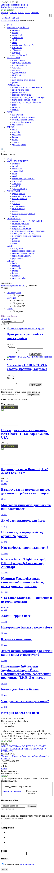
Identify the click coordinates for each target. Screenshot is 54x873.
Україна (19, 311)
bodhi (14, 129)
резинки (16, 107)
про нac (4, 12)
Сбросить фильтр (9, 316)
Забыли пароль (27, 864)
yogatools (16, 134)
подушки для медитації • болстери (28, 97)
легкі (14, 42)
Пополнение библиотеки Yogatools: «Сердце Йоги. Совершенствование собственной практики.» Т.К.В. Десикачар (26, 672)
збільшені (16, 50)
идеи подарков (19, 72)
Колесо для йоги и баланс (20, 689)
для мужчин (18, 115)
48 (5, 318)
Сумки (36, 756)
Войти (4, 7)
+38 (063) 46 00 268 (10, 18)
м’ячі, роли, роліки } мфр (24, 100)
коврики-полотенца (21, 95)
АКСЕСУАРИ (13, 57)
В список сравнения (12, 791)
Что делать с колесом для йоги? (25, 701)
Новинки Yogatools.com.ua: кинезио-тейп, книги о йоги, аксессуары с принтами (22, 582)
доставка (13, 12)
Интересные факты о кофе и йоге (26, 627)
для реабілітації (19, 55)
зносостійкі (17, 37)
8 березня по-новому (16, 639)
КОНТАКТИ (7, 751)
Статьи (4, 481)
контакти (35, 12)
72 (9, 318)
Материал (11, 298)
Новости (5, 607)
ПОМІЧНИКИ (13, 85)
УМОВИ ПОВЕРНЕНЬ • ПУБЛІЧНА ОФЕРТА (23, 749)
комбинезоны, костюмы (23, 117)
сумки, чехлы (18, 60)
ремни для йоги (19, 92)
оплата (21, 12)
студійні (16, 52)
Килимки (16, 756)
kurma (15, 137)
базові (15, 32)
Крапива (20, 303)
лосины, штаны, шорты (23, 120)
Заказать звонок (27, 20)
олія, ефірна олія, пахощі (23, 80)
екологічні (17, 35)
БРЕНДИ (11, 127)
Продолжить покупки (31, 792)
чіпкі (14, 40)
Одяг (23, 756)
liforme (15, 139)
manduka (16, 132)
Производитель (14, 292)
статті (27, 12)
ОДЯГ (9, 112)
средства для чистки (21, 62)
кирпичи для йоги (20, 90)
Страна (10, 308)
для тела (16, 70)
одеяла (15, 77)
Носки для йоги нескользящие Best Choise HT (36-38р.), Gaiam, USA (25, 433)
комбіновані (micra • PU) (23, 45)
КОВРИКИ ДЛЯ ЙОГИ (18, 27)
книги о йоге (18, 75)
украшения (17, 125)
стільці (15, 110)
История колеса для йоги (20, 712)
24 (2, 318)
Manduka (44, 756)
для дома (16, 67)
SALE (9, 25)
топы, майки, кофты (21, 122)
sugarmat (16, 142)
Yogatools (19, 295)
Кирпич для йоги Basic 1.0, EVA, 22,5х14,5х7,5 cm (25, 471)
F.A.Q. (35, 746)
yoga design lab (19, 144)
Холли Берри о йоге (16, 616)
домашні (16, 30)
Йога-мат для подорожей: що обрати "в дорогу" (22, 534)
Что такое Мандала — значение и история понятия (26, 599)
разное (15, 82)
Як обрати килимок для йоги (23, 520)
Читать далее (7, 389)
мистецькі (17, 47)
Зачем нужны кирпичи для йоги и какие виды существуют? (26, 652)
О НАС (4, 746)
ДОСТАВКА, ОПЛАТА (20, 746)
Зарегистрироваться (17, 7)
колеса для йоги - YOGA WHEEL (28, 87)
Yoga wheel (6, 756)
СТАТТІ (42, 746)
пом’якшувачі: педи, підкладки (26, 102)
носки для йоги (19, 65)
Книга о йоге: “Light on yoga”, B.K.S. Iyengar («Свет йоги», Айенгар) (23, 563)
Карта (4, 768)
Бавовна (19, 300)
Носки (30, 756)
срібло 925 (20, 306)
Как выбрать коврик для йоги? (24, 547)
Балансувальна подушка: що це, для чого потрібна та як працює (25, 491)
